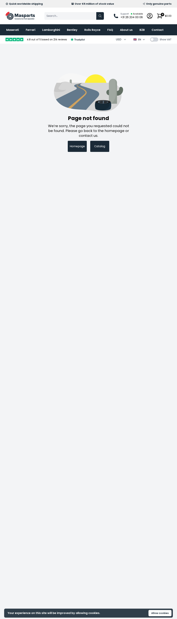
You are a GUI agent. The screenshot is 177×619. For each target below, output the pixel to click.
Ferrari (30, 30)
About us (126, 30)
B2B (142, 30)
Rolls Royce (92, 30)
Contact (158, 30)
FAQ (110, 30)
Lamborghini (51, 30)
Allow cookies (160, 613)
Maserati (12, 30)
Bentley (72, 30)
